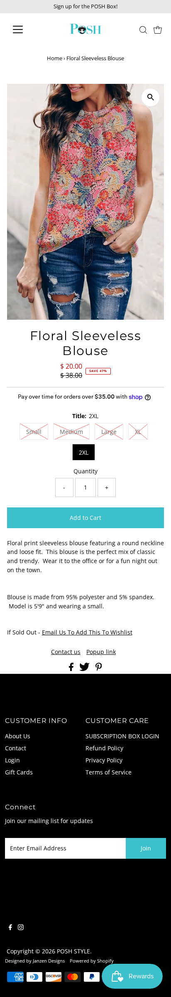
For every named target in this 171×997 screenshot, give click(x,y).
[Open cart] (158, 29)
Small (34, 432)
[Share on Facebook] (72, 669)
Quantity (85, 471)
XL (138, 432)
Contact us (66, 652)
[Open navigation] (25, 29)
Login (12, 760)
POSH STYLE (73, 951)
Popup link (101, 652)
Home (54, 58)
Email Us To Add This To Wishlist (87, 632)
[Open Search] (143, 30)
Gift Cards (19, 772)
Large (109, 432)
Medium (71, 432)
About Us (17, 736)
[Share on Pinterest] (98, 669)
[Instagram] (21, 928)
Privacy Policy (104, 760)
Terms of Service (109, 772)
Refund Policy (104, 748)
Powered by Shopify (92, 961)
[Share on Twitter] (85, 669)
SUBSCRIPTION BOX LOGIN (122, 736)
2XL (83, 452)
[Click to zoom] (150, 97)
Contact (15, 748)
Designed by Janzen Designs (35, 961)
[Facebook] (10, 928)
